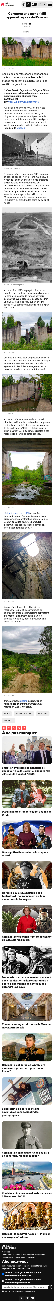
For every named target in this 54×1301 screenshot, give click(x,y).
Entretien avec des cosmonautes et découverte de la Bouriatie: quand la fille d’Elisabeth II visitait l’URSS (26, 771)
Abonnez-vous (15, 1261)
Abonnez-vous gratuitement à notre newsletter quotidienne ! (23, 1281)
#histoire (42, 714)
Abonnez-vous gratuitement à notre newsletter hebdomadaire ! (23, 1274)
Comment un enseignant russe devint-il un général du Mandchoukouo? (25, 1154)
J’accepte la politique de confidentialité (20, 1291)
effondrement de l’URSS (17, 513)
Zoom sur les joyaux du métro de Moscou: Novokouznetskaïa (26, 1026)
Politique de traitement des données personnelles (24, 1254)
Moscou (21, 128)
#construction (24, 714)
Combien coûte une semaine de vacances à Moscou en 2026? (27, 1195)
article (23, 701)
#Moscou (8, 720)
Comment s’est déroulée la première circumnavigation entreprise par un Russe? (23, 1068)
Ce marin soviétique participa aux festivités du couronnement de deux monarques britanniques (23, 896)
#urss (7, 714)
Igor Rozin (27, 23)
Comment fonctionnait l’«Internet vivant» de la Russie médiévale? (27, 938)
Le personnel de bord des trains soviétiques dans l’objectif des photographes (20, 1112)
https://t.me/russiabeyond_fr (23, 101)
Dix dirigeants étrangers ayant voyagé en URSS (26, 813)
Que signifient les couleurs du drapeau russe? (25, 854)
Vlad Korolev (9, 68)
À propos (6, 1252)
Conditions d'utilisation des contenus (18, 1257)
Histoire (25, 32)
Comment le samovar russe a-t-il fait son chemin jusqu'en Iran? (26, 1235)
